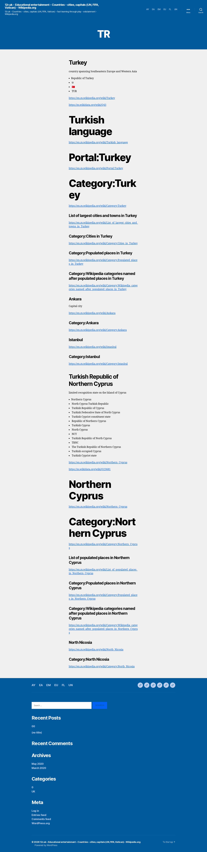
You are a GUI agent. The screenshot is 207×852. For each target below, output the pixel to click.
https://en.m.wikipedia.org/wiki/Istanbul (92, 347)
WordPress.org (41, 823)
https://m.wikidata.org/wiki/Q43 (87, 105)
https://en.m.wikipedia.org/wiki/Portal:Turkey (96, 168)
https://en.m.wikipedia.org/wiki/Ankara (92, 313)
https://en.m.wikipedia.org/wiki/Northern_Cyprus (98, 462)
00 (33, 726)
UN (175, 9)
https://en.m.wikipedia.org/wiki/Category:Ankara (98, 330)
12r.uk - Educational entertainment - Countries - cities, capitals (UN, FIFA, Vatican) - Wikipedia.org (52, 6)
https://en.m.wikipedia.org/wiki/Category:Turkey (97, 205)
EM (159, 9)
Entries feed (39, 815)
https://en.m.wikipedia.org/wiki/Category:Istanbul (98, 363)
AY (147, 9)
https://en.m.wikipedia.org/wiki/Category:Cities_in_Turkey (103, 243)
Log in (35, 810)
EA (153, 9)
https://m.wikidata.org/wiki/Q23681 (90, 469)
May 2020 (38, 763)
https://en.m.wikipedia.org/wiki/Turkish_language (98, 142)
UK (33, 791)
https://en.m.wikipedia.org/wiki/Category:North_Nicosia (102, 666)
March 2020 (39, 768)
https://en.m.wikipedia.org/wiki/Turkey (92, 98)
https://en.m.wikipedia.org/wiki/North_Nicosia (96, 649)
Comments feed (41, 819)
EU (165, 9)
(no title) (37, 732)
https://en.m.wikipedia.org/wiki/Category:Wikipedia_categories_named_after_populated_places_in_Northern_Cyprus (103, 629)
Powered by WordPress (45, 845)
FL (170, 9)
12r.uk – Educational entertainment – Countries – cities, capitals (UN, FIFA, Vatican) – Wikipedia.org (90, 842)
